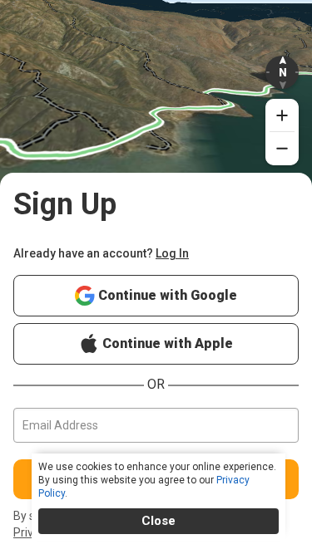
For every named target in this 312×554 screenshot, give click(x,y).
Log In (172, 253)
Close (158, 520)
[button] (282, 72)
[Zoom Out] (282, 148)
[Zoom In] (282, 115)
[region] (156, 111)
